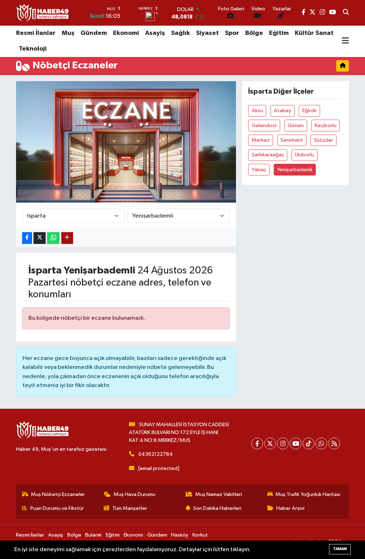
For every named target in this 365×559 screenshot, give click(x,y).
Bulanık (93, 535)
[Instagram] (283, 443)
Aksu (257, 110)
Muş (68, 33)
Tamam (340, 549)
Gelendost (264, 125)
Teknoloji (33, 49)
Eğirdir (309, 110)
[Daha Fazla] (67, 238)
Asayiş (155, 33)
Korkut (200, 535)
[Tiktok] (308, 443)
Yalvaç (259, 169)
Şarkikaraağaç (268, 154)
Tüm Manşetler (129, 508)
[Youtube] (296, 443)
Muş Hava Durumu (134, 494)
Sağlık (180, 33)
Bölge (254, 33)
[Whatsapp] (321, 443)
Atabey (282, 110)
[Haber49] (43, 12)
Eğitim (279, 33)
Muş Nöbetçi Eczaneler (58, 494)
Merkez (261, 140)
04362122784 (155, 454)
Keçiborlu (325, 125)
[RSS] (334, 443)
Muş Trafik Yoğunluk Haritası (308, 494)
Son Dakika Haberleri (217, 508)
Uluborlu (304, 154)
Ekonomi (126, 33)
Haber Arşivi (290, 508)
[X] (270, 443)
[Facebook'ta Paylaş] (27, 238)
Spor (232, 33)
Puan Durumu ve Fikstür (57, 508)
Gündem (94, 33)
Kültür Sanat (314, 33)
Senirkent (292, 140)
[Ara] (346, 12)
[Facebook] (257, 443)
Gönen (296, 125)
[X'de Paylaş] (40, 238)
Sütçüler (323, 140)
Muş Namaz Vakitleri (218, 494)
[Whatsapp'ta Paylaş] (53, 238)
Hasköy (179, 535)
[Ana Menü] (345, 41)
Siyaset (207, 33)
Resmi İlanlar (36, 33)
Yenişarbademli (294, 169)
